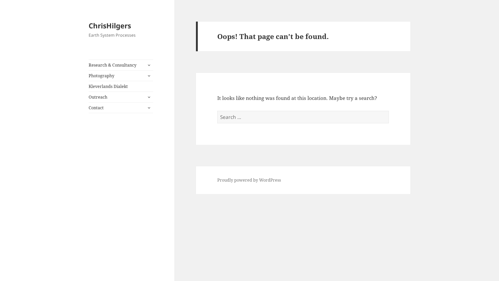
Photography (101, 76)
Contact (96, 108)
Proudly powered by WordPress (249, 180)
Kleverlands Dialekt (108, 86)
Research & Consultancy (112, 65)
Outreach (98, 97)
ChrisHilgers (110, 25)
